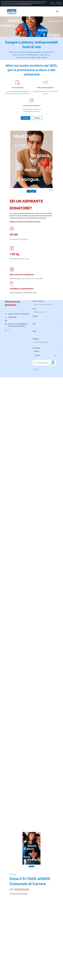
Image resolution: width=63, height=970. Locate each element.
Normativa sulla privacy (42, 357)
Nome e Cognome (38, 301)
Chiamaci (37, 118)
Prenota (25, 118)
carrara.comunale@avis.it (15, 320)
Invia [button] (36, 369)
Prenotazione (36, 348)
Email (34, 308)
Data (34, 323)
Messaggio (36, 339)
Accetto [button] (58, 3)
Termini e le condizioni (47, 355)
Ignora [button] (52, 3)
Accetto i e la (45, 356)
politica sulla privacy (25, 3)
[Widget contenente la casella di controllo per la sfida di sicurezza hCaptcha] (44, 363)
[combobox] (45, 351)
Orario (34, 331)
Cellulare (35, 316)
